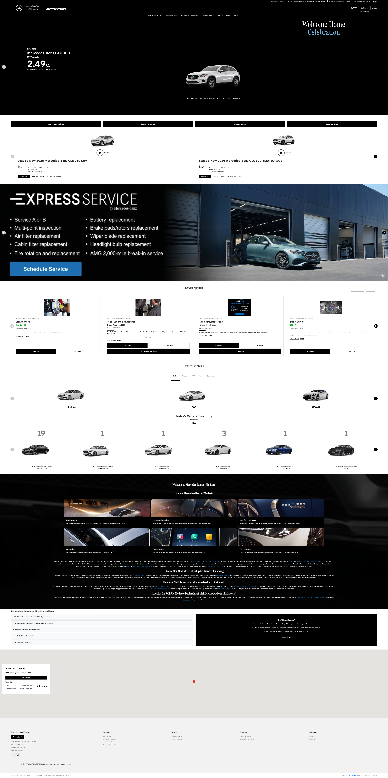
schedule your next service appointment (311, 597)
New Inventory (71, 520)
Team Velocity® (352, 775)
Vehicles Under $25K (109, 745)
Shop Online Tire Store (148, 351)
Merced (299, 561)
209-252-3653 (310, 1)
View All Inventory (193, 419)
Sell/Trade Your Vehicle (247, 739)
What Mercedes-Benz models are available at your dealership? (33, 617)
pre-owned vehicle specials (142, 566)
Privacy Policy (30, 775)
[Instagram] (376, 2)
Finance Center (159, 549)
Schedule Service (370, 291)
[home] (352, 8)
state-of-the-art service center (166, 586)
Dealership (312, 732)
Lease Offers (70, 549)
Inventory (106, 732)
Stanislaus (321, 561)
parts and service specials (159, 589)
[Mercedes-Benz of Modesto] (28, 8)
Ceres (312, 561)
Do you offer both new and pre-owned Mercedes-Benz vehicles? (33, 623)
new (191, 561)
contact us (186, 600)
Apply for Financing (246, 736)
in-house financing (139, 575)
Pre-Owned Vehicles (161, 520)
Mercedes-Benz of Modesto (18, 775)
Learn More (240, 351)
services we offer (223, 589)
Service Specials (177, 739)
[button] (194, 682)
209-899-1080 (297, 1)
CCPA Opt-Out (66, 775)
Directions (311, 739)
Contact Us (286, 638)
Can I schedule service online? (23, 636)
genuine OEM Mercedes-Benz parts (246, 586)
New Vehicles (107, 736)
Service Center (246, 549)
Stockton (306, 561)
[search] (356, 8)
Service (174, 732)
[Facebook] (374, 2)
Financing (243, 732)
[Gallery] (194, 232)
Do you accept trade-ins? (22, 642)
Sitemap (45, 775)
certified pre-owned (212, 561)
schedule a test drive (216, 566)
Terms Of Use (38, 775)
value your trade (222, 575)
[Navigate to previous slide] (1, 66)
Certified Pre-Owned (248, 520)
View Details (23, 176)
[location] (327, 2)
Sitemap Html (51, 775)
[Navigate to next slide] (386, 66)
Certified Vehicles (108, 742)
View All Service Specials (357, 291)
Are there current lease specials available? (27, 630)
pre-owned (197, 561)
